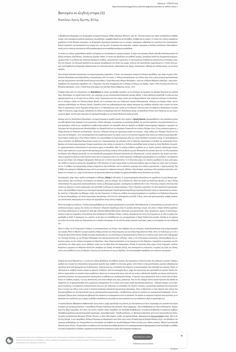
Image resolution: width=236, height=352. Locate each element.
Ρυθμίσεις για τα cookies (143, 343)
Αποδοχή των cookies (143, 337)
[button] (9, 341)
